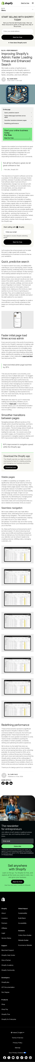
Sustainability (22, 913)
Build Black (22, 918)
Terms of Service (17, 1038)
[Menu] (33, 3)
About (3, 913)
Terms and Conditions (27, 853)
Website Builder (23, 940)
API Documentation (8, 987)
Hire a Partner (6, 960)
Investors (4, 918)
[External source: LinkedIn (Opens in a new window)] (26, 1057)
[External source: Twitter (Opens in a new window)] (8, 1057)
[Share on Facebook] (3, 783)
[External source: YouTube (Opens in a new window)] (13, 1057)
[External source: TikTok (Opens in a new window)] (21, 1057)
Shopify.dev (5, 982)
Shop (3, 1004)
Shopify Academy (7, 965)
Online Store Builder (25, 935)
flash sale (13, 404)
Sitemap (17, 1048)
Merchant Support (7, 950)
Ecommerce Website (25, 945)
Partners (4, 923)
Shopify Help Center (8, 955)
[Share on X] (7, 783)
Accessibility (22, 923)
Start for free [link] (17, 37)
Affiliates (4, 928)
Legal (3, 933)
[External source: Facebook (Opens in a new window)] (4, 1057)
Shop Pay (4, 1009)
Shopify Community (8, 970)
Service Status (6, 938)
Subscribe (17, 846)
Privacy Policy (8, 854)
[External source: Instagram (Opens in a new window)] (17, 1057)
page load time (28, 356)
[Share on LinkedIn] (11, 783)
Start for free (25, 3)
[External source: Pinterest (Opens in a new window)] (30, 1057)
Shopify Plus (5, 1014)
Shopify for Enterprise (8, 1019)
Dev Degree (5, 992)
